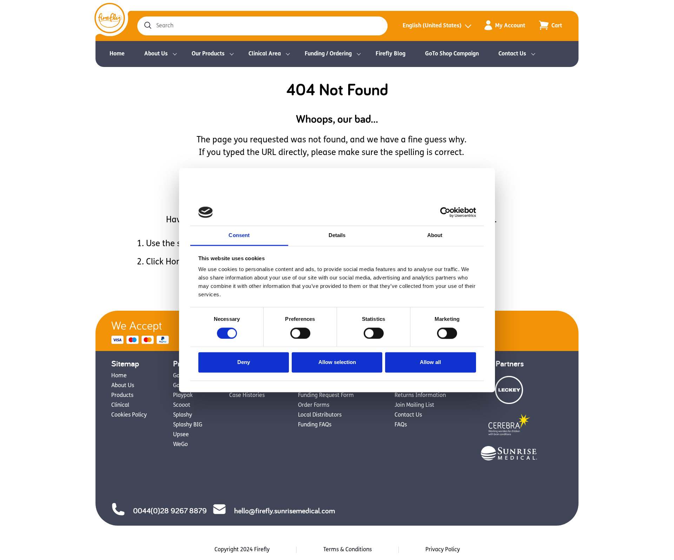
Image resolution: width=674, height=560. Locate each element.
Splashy (182, 415)
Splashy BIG (187, 425)
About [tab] (435, 235)
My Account (510, 26)
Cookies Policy (129, 415)
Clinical (120, 405)
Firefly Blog (390, 54)
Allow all (430, 362)
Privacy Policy (442, 550)
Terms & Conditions (347, 550)
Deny (243, 362)
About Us (156, 54)
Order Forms (313, 405)
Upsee (181, 435)
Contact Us (512, 54)
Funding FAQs (314, 425)
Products (122, 395)
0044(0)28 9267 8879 (170, 510)
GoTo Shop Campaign (452, 54)
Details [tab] (337, 235)
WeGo (180, 444)
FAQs (401, 425)
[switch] (300, 333)
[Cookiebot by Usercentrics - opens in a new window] (445, 212)
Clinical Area (265, 54)
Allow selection (337, 362)
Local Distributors (320, 415)
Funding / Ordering (328, 54)
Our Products (208, 54)
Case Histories (247, 395)
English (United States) (432, 26)
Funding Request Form (326, 395)
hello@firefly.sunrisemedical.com (284, 510)
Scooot (181, 405)
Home (117, 54)
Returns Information (420, 395)
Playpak (183, 395)
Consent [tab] (239, 235)
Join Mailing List (414, 405)
